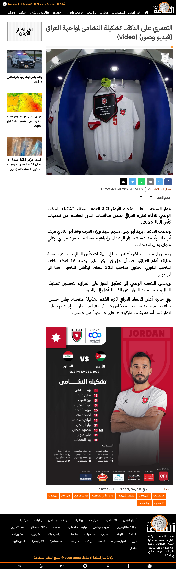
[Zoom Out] (141, 197)
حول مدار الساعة (46, 4)
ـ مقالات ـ (57, 527)
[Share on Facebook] (168, 181)
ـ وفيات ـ (38, 520)
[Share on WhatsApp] (141, 181)
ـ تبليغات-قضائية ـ (77, 527)
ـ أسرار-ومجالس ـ (101, 527)
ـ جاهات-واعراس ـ (57, 520)
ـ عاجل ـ (133, 548)
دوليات (104, 12)
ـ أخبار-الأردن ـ (130, 520)
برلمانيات (91, 12)
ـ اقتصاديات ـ (110, 520)
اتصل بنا (27, 4)
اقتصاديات (118, 12)
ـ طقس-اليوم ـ (18, 541)
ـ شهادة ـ (133, 534)
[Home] (163, 7)
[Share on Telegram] (132, 181)
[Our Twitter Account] (107, 566)
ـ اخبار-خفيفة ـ (118, 541)
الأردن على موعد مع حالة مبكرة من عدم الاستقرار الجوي (24, 121)
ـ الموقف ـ (119, 534)
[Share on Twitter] (159, 181)
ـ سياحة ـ (75, 541)
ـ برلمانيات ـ (78, 520)
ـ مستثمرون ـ (17, 527)
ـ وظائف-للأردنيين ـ (127, 527)
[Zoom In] (151, 197)
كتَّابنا (63, 4)
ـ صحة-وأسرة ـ (57, 541)
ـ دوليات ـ (93, 520)
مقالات (22, 12)
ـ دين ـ (134, 541)
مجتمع (57, 12)
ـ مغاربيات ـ (17, 534)
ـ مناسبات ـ (89, 534)
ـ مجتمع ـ (24, 520)
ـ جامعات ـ (73, 534)
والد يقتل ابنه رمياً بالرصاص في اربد (24, 79)
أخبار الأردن (134, 12)
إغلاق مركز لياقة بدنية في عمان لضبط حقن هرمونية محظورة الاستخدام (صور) (24, 164)
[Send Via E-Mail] (150, 181)
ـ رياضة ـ (88, 541)
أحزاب (11, 12)
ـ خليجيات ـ (34, 534)
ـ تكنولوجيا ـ (38, 541)
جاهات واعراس (74, 12)
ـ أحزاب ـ (104, 534)
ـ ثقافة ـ (101, 541)
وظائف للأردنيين (40, 12)
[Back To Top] (163, 566)
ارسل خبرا (13, 4)
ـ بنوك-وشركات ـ (54, 534)
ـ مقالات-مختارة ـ (38, 527)
